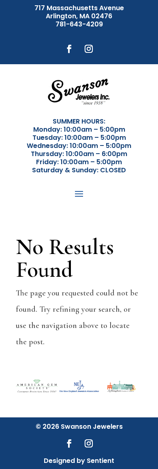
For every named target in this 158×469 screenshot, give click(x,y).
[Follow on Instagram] (89, 49)
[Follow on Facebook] (69, 49)
